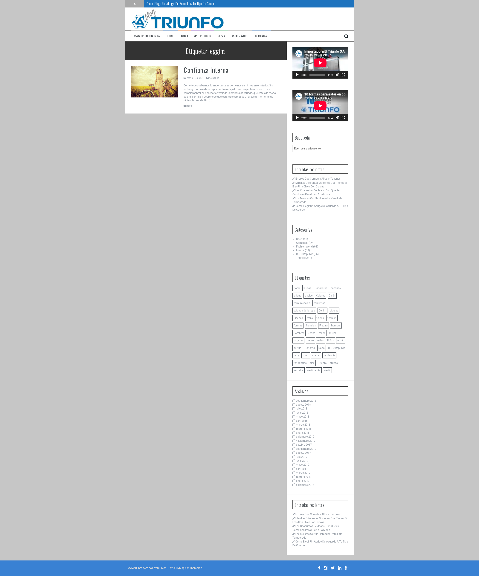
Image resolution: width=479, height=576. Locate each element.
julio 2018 (301, 408)
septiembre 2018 (306, 400)
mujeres (298, 340)
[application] (320, 63)
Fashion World (240, 36)
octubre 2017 (304, 444)
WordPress (160, 567)
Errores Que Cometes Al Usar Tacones (318, 178)
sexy (296, 355)
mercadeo (213, 78)
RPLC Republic (202, 36)
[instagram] (325, 568)
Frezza (220, 36)
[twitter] (333, 568)
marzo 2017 (303, 472)
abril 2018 (302, 420)
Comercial (261, 36)
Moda (322, 332)
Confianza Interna (206, 70)
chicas (297, 295)
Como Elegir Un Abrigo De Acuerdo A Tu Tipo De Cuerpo (181, 3)
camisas (336, 288)
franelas (311, 325)
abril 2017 (302, 468)
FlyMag (180, 567)
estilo (309, 318)
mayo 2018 (302, 416)
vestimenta (314, 370)
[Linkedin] (339, 568)
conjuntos (319, 303)
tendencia (329, 355)
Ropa (321, 347)
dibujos (334, 310)
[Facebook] (319, 568)
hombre (336, 325)
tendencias (300, 362)
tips (312, 362)
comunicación (302, 303)
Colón (332, 295)
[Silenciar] (337, 75)
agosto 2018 (303, 404)
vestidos (298, 370)
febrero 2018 (304, 428)
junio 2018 (302, 412)
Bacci (184, 36)
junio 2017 (302, 460)
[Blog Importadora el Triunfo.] (177, 18)
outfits (297, 347)
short (306, 355)
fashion (331, 318)
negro (310, 340)
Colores (320, 295)
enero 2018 (302, 432)
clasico (309, 295)
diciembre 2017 (305, 436)
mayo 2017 (302, 464)
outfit (340, 340)
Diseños (298, 318)
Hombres (299, 332)
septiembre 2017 (306, 448)
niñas (320, 340)
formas (298, 325)
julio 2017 (301, 456)
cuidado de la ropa (304, 310)
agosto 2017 (303, 452)
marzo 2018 (303, 424)
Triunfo (170, 36)
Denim (322, 310)
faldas (320, 318)
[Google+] (347, 568)
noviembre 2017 (305, 440)
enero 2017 (302, 480)
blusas (307, 288)
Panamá (310, 347)
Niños (330, 340)
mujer (332, 332)
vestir (327, 370)
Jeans (311, 332)
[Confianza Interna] (154, 81)
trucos (334, 362)
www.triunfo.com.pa (147, 36)
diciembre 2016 (305, 484)
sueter (316, 355)
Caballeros (321, 288)
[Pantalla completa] (343, 75)
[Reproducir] (297, 75)
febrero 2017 (304, 476)
